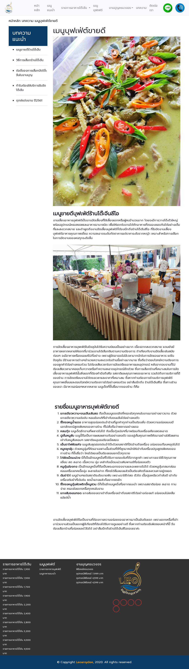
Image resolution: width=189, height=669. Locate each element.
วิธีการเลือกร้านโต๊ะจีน (29, 60)
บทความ (141, 8)
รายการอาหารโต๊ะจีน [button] (74, 8)
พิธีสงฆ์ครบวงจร (84, 569)
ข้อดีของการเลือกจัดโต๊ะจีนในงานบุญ (31, 72)
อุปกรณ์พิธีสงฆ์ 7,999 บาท (89, 573)
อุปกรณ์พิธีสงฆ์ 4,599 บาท (89, 578)
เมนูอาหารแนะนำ (47, 573)
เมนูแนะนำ (51, 8)
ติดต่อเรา (153, 8)
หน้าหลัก (37, 8)
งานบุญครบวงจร (120, 8)
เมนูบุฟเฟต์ (97, 8)
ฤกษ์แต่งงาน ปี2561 (29, 100)
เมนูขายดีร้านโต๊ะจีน (28, 49)
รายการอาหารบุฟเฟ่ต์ (50, 569)
